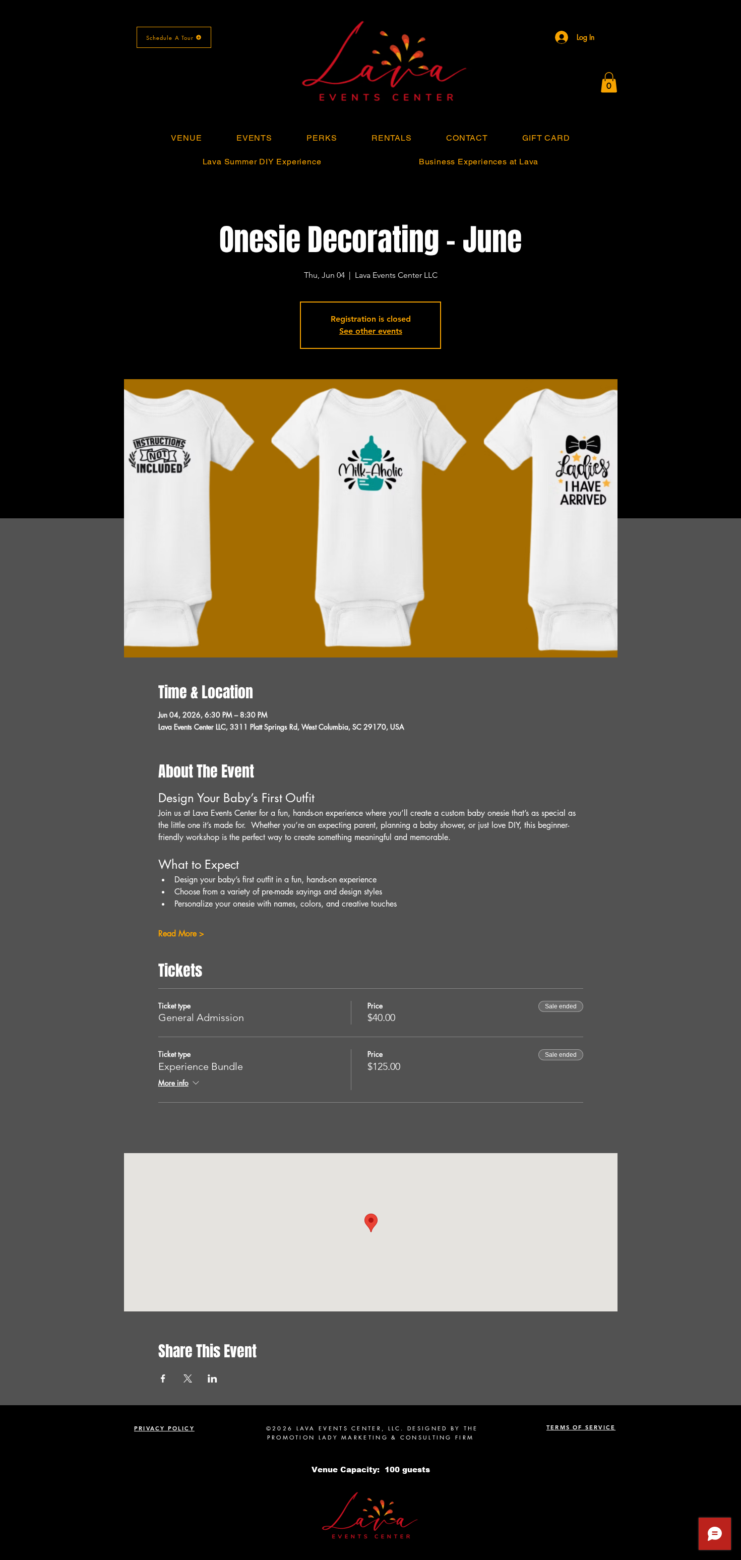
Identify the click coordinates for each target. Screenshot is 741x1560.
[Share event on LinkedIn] (212, 1378)
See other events (370, 331)
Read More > (181, 933)
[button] (609, 82)
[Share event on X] (188, 1378)
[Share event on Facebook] (163, 1378)
